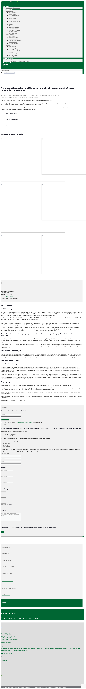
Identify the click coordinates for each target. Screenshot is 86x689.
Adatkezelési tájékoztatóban (25, 422)
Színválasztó (6, 70)
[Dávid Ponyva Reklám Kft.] (21, 2)
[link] (42, 415)
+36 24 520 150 (9, 296)
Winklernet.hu (62, 687)
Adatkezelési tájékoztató (45, 687)
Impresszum (35, 687)
